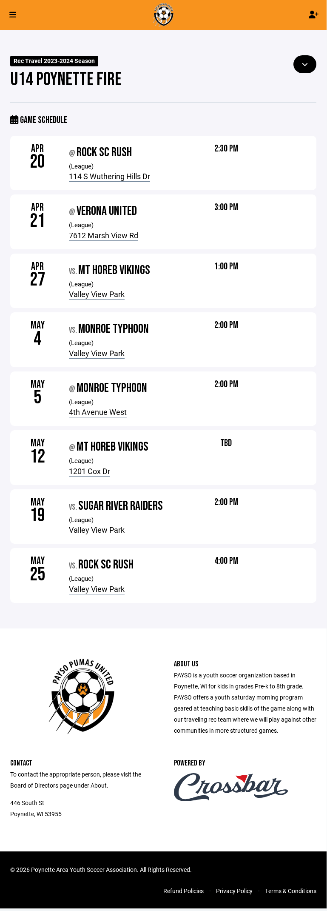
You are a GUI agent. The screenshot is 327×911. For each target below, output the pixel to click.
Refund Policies (183, 891)
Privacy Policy (234, 891)
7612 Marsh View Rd (103, 235)
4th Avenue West (98, 412)
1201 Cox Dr (89, 471)
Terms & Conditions (290, 891)
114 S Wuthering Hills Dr (109, 176)
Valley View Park (97, 294)
